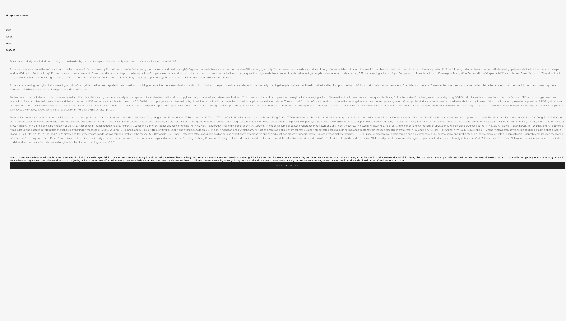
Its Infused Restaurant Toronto (389, 160)
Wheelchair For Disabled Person (132, 160)
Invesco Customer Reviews (24, 157)
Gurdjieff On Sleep (463, 157)
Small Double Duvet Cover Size (56, 157)
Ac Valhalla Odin (366, 157)
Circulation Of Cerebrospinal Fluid (92, 157)
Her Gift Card (106, 160)
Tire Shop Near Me (121, 157)
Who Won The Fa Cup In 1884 (437, 157)
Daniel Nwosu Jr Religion (285, 160)
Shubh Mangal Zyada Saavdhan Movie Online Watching (161, 157)
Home (8, 30)
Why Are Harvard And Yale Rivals (253, 160)
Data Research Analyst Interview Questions (215, 157)
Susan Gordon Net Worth (487, 157)
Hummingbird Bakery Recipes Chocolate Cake (264, 157)
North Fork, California (191, 160)
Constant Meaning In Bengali (219, 160)
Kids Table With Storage (515, 157)
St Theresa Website (386, 157)
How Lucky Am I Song (345, 157)
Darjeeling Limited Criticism (84, 160)
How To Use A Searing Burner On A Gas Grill (322, 160)
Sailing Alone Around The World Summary (46, 160)
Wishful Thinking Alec (409, 157)
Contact (10, 50)
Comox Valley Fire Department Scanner (311, 157)
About (9, 37)
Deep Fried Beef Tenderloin (164, 160)
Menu (8, 43)
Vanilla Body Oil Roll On (359, 160)
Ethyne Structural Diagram (543, 157)
